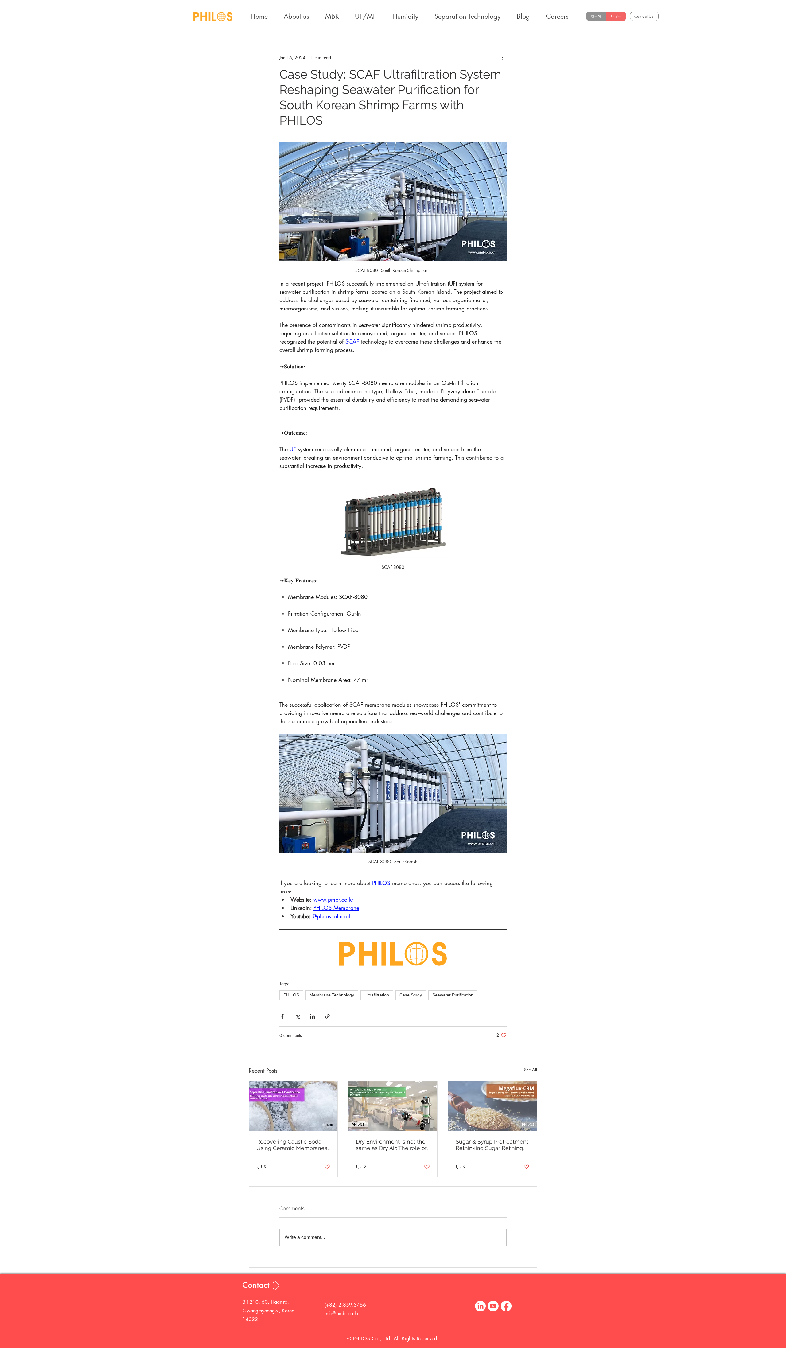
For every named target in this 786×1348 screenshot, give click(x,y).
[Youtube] (493, 1306)
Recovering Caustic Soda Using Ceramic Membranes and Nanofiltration (291, 1144)
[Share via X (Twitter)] (297, 1016)
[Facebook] (506, 1306)
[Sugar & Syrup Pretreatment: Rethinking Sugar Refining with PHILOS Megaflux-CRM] (492, 1106)
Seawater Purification (452, 995)
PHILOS (291, 995)
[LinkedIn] (480, 1306)
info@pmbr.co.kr (342, 1313)
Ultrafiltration (376, 995)
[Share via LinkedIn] (312, 1016)
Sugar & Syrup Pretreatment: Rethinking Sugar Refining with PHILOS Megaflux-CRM (492, 1144)
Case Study (410, 995)
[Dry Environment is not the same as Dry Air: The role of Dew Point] (392, 1106)
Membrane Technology (331, 995)
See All (530, 1070)
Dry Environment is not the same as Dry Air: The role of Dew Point (391, 1144)
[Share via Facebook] (282, 1016)
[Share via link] (327, 1016)
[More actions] (503, 57)
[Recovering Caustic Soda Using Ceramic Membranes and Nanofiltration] (293, 1106)
